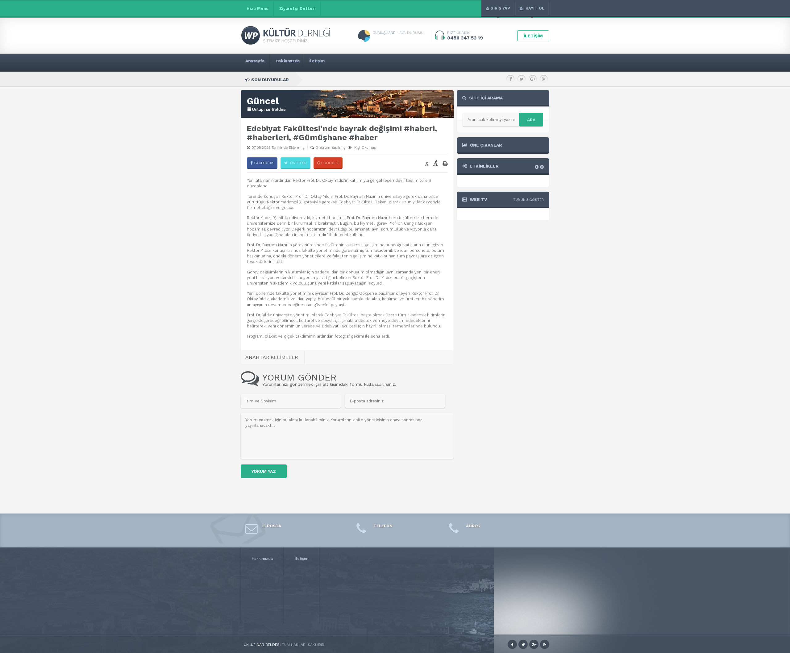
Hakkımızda (262, 558)
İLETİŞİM (533, 35)
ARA (531, 119)
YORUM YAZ (264, 471)
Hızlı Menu (257, 8)
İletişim (301, 558)
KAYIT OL (535, 8)
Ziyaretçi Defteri (297, 8)
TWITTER (298, 163)
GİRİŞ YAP (500, 8)
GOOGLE (331, 163)
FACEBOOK (264, 163)
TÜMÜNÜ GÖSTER (528, 200)
